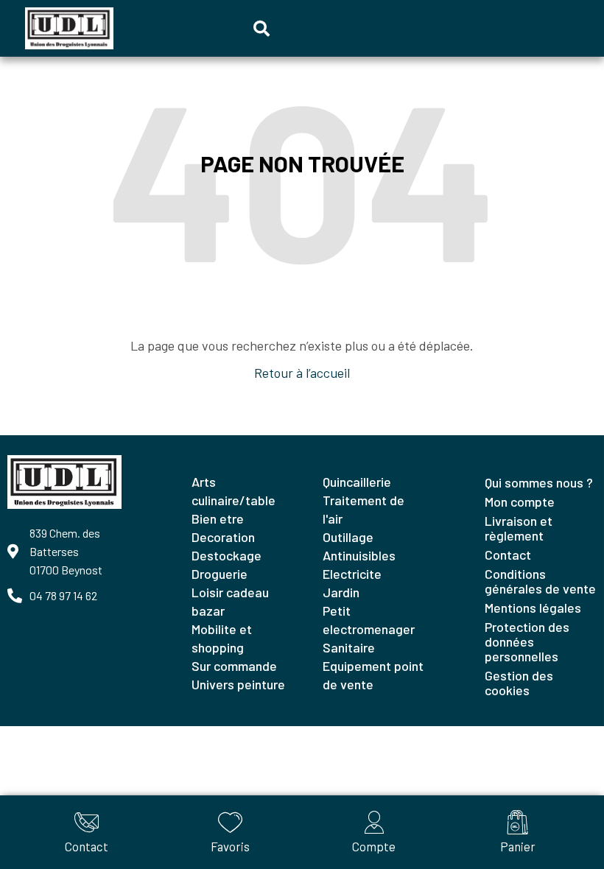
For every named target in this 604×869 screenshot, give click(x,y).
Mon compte (520, 501)
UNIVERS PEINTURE (238, 684)
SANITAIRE (349, 647)
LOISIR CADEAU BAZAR (230, 601)
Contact (508, 554)
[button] (261, 28)
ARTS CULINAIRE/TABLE (233, 491)
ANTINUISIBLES (359, 555)
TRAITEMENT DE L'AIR (363, 509)
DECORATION (223, 537)
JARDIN (341, 592)
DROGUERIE (219, 574)
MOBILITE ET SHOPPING (222, 638)
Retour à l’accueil (302, 373)
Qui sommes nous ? (539, 482)
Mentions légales (533, 607)
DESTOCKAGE (226, 555)
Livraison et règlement (518, 528)
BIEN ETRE (218, 518)
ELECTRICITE (352, 574)
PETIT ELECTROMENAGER (369, 619)
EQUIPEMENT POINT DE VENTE (373, 675)
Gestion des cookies (519, 682)
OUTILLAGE (348, 537)
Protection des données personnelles (527, 641)
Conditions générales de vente (540, 581)
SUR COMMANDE (234, 666)
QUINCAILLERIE (357, 482)
